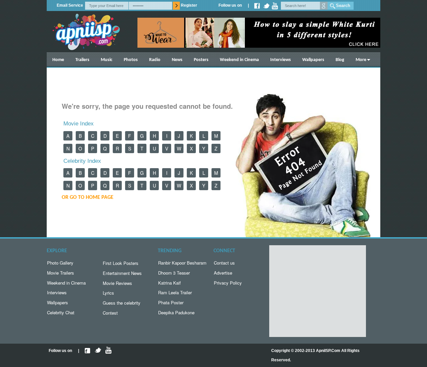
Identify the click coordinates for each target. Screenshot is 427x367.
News (177, 59)
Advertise (223, 273)
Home (58, 59)
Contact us (224, 263)
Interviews (280, 59)
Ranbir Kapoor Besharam (182, 263)
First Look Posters (120, 263)
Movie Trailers (60, 273)
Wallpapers (313, 59)
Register (189, 5)
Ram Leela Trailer (175, 292)
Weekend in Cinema (239, 59)
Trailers (82, 59)
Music (106, 59)
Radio (154, 59)
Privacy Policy (228, 283)
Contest (110, 313)
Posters (201, 59)
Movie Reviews (117, 283)
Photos (131, 59)
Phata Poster (170, 302)
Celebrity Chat (60, 312)
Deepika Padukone (176, 312)
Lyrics (108, 293)
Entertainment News (122, 273)
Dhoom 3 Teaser (174, 273)
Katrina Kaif (169, 283)
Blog (340, 59)
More (361, 59)
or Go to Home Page (87, 197)
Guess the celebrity (121, 303)
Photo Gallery (60, 263)
